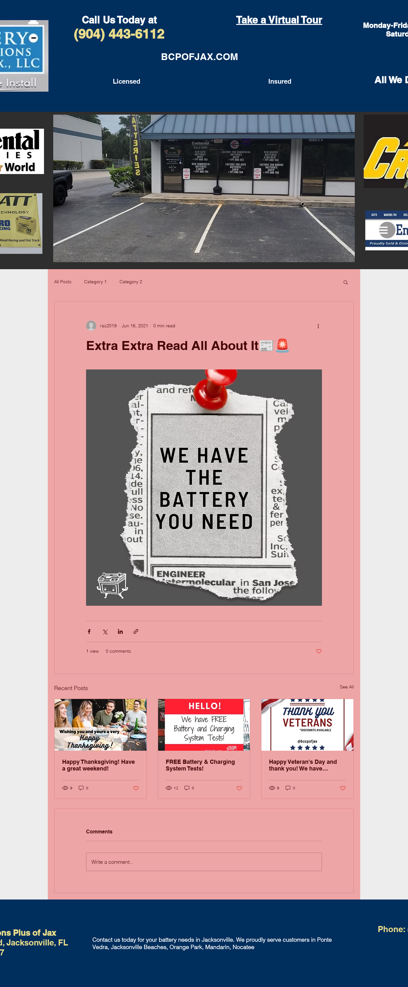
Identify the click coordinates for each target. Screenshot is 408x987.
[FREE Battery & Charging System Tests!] (204, 725)
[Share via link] (136, 631)
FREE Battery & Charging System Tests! (200, 765)
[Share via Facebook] (89, 631)
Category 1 (95, 282)
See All (347, 687)
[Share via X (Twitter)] (105, 631)
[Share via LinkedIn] (120, 631)
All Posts (62, 282)
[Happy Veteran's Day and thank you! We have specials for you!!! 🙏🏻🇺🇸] (307, 725)
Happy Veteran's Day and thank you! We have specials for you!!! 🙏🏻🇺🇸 (303, 765)
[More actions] (318, 326)
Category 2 (131, 282)
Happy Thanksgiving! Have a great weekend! (98, 765)
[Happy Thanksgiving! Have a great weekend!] (101, 725)
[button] (346, 282)
